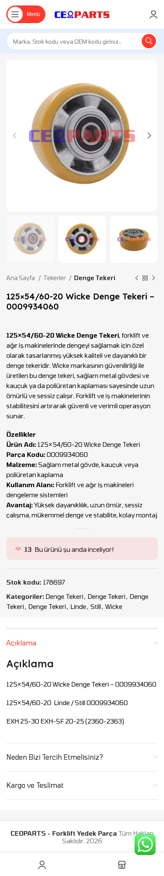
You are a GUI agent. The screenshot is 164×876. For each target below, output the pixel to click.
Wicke (113, 606)
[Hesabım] (153, 14)
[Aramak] (149, 41)
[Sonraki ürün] (153, 278)
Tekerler (55, 277)
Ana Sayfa (21, 277)
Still (95, 606)
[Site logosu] (82, 13)
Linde (78, 606)
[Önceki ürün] (136, 278)
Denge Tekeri (94, 277)
